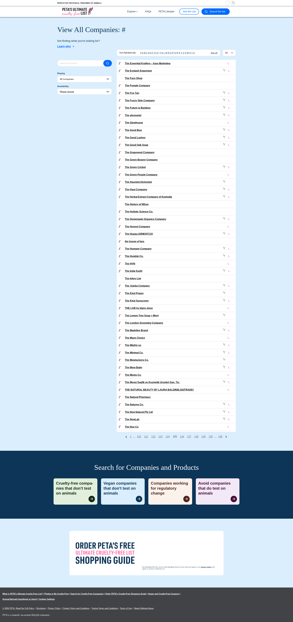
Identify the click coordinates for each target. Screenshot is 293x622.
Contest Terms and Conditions (76, 608)
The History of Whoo (137, 204)
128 (196, 436)
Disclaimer (41, 608)
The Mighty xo (133, 345)
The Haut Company (136, 189)
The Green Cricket (135, 167)
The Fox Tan (132, 93)
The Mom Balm (133, 367)
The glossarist (133, 115)
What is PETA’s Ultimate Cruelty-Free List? (22, 594)
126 (182, 436)
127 (189, 436)
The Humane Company (138, 248)
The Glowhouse (134, 122)
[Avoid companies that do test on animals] (218, 491)
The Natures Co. (134, 404)
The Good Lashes (135, 137)
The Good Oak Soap (136, 145)
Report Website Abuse (144, 608)
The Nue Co (132, 427)
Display (61, 73)
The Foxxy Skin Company (140, 100)
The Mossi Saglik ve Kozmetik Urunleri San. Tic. (152, 382)
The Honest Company (137, 226)
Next (226, 436)
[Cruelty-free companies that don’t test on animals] (75, 491)
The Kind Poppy (134, 293)
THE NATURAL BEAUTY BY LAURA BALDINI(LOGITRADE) (159, 389)
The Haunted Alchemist (138, 182)
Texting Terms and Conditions (105, 608)
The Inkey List (133, 278)
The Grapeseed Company (139, 152)
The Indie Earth (133, 271)
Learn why (64, 46)
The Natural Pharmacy (138, 397)
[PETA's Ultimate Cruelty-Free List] (77, 11)
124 (168, 436)
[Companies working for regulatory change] (170, 491)
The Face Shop (133, 78)
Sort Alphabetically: (127, 53)
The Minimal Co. (134, 352)
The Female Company (137, 85)
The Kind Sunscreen (137, 300)
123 (160, 436)
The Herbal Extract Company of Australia (148, 197)
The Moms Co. (133, 375)
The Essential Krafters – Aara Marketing (147, 63)
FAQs (148, 11)
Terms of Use (126, 608)
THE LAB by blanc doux (139, 308)
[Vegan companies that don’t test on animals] (123, 491)
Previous (126, 436)
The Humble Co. (134, 256)
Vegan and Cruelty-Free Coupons (163, 594)
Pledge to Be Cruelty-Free (56, 594)
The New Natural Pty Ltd (139, 412)
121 (146, 436)
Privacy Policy (54, 608)
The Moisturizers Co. (137, 360)
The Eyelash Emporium (138, 70)
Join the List (189, 11)
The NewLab (132, 419)
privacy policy (163, 616)
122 (153, 436)
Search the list (217, 11)
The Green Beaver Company (141, 159)
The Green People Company (141, 174)
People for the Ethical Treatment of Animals (79, 3)
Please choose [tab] (67, 91)
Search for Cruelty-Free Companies (86, 594)
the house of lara (134, 241)
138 (220, 436)
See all (214, 53)
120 (139, 436)
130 (211, 436)
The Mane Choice (135, 338)
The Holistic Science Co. (139, 211)
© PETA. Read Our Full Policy (18, 608)
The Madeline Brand (136, 330)
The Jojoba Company (137, 286)
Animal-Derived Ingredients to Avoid (19, 599)
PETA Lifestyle (166, 11)
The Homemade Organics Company (145, 219)
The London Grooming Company (144, 323)
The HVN (130, 263)
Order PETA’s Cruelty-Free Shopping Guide (125, 594)
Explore (131, 11)
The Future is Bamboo (138, 108)
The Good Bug (133, 130)
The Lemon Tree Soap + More (142, 315)
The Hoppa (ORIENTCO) (139, 234)
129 (203, 436)
